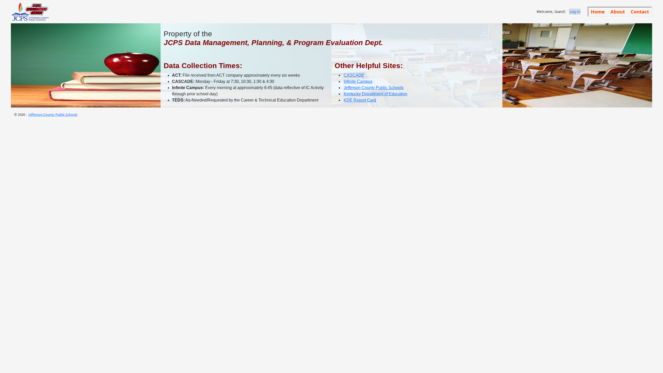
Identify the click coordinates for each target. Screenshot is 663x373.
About (617, 11)
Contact (640, 11)
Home (598, 11)
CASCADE (354, 75)
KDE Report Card (360, 100)
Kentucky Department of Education (375, 94)
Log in (575, 11)
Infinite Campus (358, 81)
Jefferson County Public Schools (373, 87)
